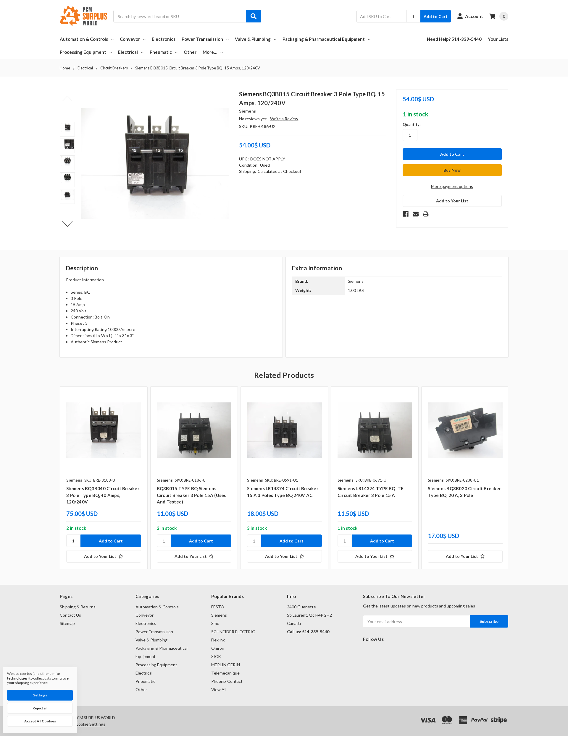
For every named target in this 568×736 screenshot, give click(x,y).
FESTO (217, 606)
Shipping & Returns (78, 606)
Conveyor (130, 39)
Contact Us (70, 615)
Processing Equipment (83, 52)
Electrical (128, 52)
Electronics (163, 39)
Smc (215, 623)
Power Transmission (202, 39)
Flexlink (218, 639)
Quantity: (411, 124)
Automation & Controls (84, 39)
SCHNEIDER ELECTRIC (233, 631)
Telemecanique (225, 672)
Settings (40, 695)
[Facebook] (406, 214)
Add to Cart (436, 16)
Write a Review (284, 118)
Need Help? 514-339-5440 (454, 39)
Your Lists (498, 39)
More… (210, 52)
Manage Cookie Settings (82, 724)
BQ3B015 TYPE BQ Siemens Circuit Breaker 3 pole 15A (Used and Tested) (192, 495)
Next (68, 224)
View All (218, 689)
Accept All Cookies (40, 721)
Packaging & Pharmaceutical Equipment (324, 39)
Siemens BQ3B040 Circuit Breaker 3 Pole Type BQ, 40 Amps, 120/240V (102, 495)
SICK (216, 656)
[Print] (426, 214)
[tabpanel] (103, 478)
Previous (68, 99)
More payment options (452, 186)
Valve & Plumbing (253, 39)
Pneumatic (161, 52)
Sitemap (67, 623)
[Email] (416, 214)
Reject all (40, 708)
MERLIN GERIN (225, 664)
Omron (217, 648)
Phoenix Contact (227, 681)
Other (190, 52)
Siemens (219, 615)
